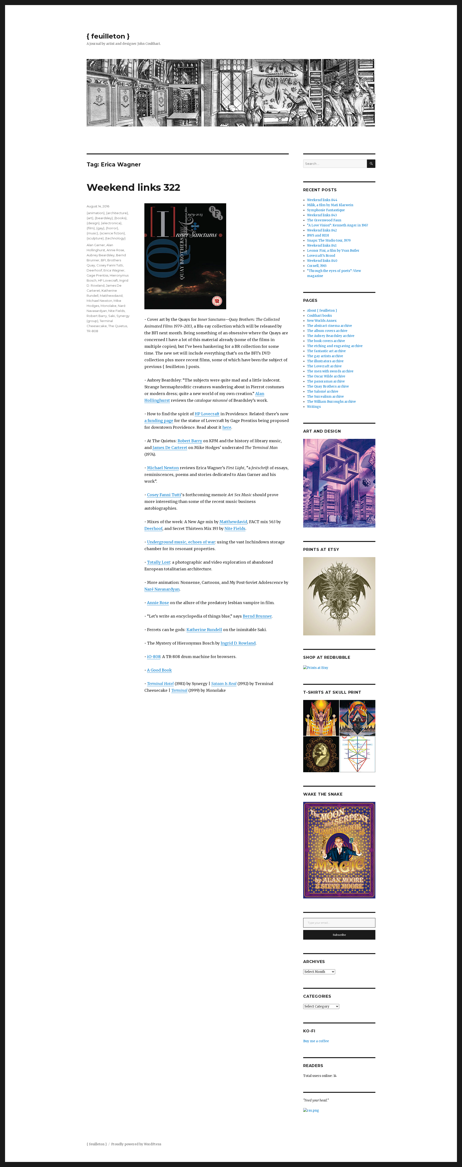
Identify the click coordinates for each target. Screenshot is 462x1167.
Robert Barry (190, 440)
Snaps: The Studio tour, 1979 (329, 240)
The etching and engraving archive (335, 346)
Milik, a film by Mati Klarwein (330, 205)
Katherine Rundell (204, 629)
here (226, 427)
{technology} (115, 238)
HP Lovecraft (207, 413)
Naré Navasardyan (162, 589)
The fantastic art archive (326, 351)
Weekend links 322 (133, 187)
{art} (90, 218)
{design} (93, 223)
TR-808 (92, 331)
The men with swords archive (330, 371)
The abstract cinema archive (329, 326)
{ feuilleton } (108, 36)
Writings (314, 407)
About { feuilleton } (322, 311)
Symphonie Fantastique (326, 210)
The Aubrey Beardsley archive (330, 336)
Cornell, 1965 (317, 266)
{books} (120, 218)
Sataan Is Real (224, 683)
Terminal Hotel (160, 683)
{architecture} (117, 213)
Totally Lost (158, 562)
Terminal (179, 690)
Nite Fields (235, 528)
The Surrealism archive (325, 397)
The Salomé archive (322, 391)
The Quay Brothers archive (328, 386)
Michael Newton (163, 467)
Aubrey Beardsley (101, 255)
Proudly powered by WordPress (136, 1144)
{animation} (96, 213)
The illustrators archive (325, 361)
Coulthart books (319, 316)
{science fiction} (112, 233)
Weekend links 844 (322, 200)
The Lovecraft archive (324, 366)
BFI (103, 260)
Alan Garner (96, 245)
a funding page (158, 420)
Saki (111, 316)
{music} (92, 233)
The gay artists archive (325, 356)
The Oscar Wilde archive (326, 376)
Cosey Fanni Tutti (164, 494)
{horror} (112, 228)
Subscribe (339, 934)
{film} (91, 228)
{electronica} (111, 223)
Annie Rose (158, 602)
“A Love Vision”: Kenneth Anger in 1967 (337, 225)
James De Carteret (170, 447)
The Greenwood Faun (324, 220)
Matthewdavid (233, 521)
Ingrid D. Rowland (238, 643)
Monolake (108, 306)
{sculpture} (95, 238)
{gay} (100, 228)
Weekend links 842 (322, 230)
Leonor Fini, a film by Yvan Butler (333, 251)
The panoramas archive (326, 381)
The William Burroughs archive (331, 402)
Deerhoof (153, 528)
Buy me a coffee (316, 1041)
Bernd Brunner (257, 616)
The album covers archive (327, 331)
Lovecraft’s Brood (321, 256)
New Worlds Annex (322, 321)
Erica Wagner (113, 270)
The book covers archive (326, 341)
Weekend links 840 (322, 261)
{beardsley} (104, 218)
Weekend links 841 (321, 246)
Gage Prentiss (97, 275)
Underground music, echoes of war (181, 542)
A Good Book (159, 670)
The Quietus (117, 326)
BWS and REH (318, 235)
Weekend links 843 (322, 215)
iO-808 (153, 656)
